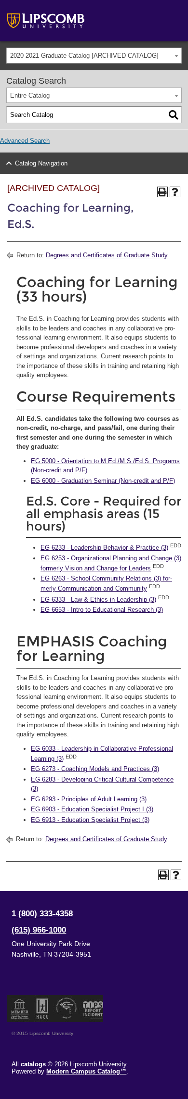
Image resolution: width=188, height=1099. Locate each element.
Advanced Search (25, 140)
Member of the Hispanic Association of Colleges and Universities (42, 1008)
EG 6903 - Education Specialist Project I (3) (92, 809)
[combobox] (94, 55)
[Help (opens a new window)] (175, 192)
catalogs (33, 1064)
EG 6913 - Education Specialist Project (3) (90, 819)
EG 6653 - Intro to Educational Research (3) (101, 609)
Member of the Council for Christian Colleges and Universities (20, 1008)
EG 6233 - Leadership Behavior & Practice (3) (104, 547)
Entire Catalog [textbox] (30, 95)
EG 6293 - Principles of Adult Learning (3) (89, 799)
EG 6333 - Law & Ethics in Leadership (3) (98, 599)
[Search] (173, 115)
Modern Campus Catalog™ (86, 1071)
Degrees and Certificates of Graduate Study (107, 255)
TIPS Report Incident (92, 1008)
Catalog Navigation (41, 163)
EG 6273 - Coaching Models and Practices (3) (95, 768)
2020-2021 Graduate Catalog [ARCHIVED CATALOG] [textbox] (84, 55)
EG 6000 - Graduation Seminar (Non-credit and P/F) (103, 480)
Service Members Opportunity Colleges (66, 1008)
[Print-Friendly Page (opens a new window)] (162, 192)
